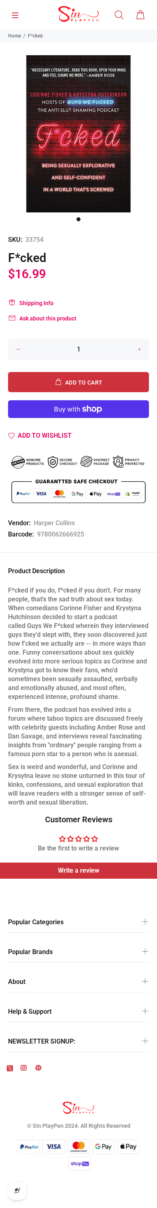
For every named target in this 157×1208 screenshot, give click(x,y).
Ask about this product (47, 318)
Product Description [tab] (36, 571)
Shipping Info (36, 303)
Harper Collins (54, 523)
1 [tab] (78, 219)
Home (14, 36)
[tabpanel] (78, 133)
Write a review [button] (78, 870)
